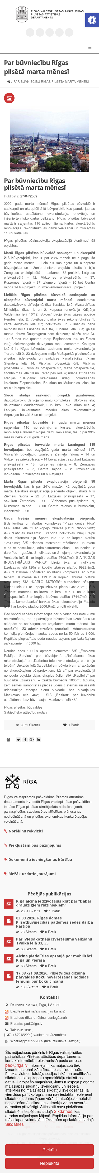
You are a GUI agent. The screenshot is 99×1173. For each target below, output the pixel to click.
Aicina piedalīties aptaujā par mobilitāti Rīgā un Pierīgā (54, 957)
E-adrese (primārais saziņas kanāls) (37, 1011)
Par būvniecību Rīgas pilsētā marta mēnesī (35, 184)
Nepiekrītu (49, 1163)
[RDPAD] (49, 14)
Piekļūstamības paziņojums (35, 845)
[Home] (8, 81)
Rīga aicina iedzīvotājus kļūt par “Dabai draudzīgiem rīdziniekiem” (53, 903)
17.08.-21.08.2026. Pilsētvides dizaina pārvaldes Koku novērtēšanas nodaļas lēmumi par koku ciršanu (52, 977)
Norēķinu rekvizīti (26, 830)
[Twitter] (30, 32)
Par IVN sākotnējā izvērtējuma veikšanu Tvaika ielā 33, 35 (54, 941)
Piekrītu (50, 1150)
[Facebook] (40, 32)
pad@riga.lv (33, 1023)
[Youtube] (49, 32)
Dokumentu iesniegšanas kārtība (40, 859)
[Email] (69, 32)
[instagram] (59, 32)
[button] (92, 20)
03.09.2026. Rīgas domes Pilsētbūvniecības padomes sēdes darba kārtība (54, 922)
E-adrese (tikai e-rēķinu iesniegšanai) (38, 1017)
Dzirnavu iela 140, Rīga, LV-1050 (35, 1004)
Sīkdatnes (63, 1111)
